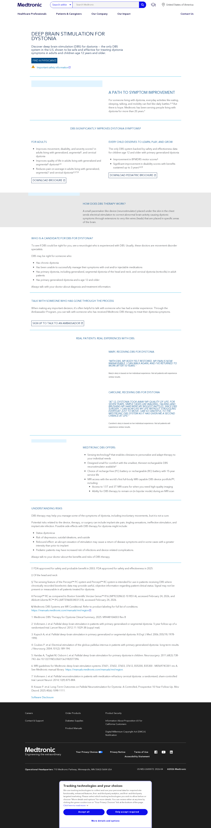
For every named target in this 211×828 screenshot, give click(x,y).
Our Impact (124, 14)
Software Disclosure (42, 697)
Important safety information (49, 67)
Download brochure (47, 180)
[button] (177, 5)
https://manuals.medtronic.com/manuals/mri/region (60, 610)
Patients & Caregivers (69, 14)
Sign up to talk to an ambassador (56, 323)
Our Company (99, 14)
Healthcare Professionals (32, 14)
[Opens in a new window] (156, 753)
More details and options (105, 821)
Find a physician (42, 60)
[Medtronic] (30, 5)
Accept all (83, 812)
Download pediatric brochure (131, 175)
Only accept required (127, 812)
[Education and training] (153, 5)
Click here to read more (74, 805)
